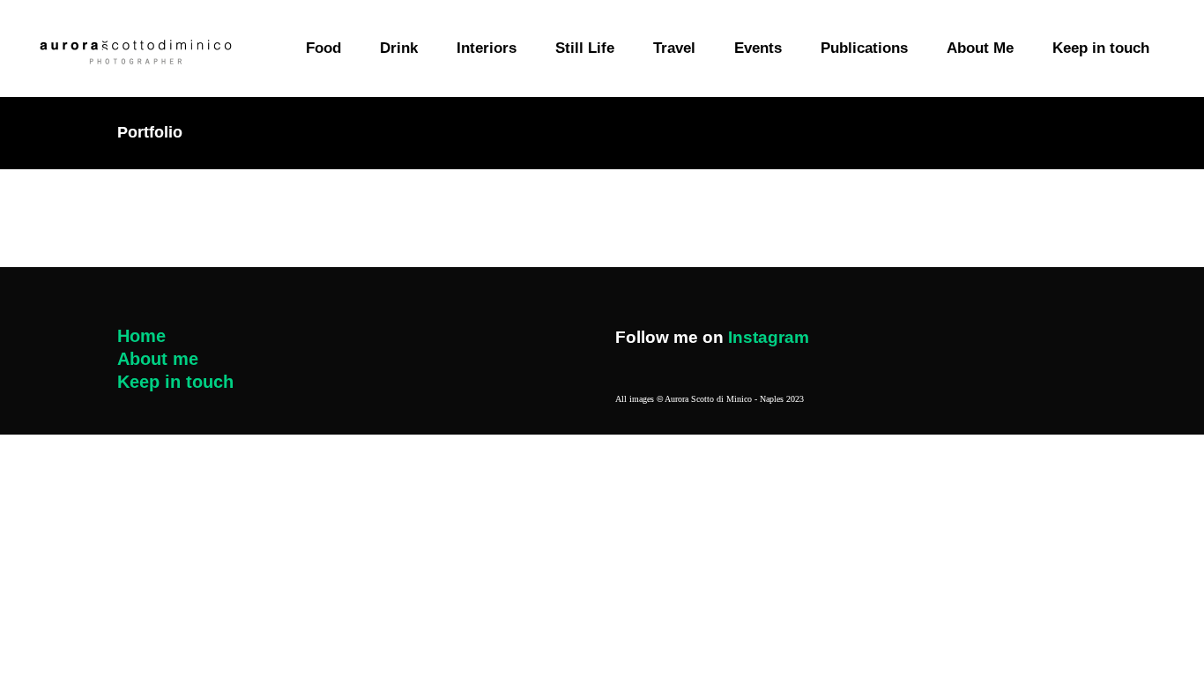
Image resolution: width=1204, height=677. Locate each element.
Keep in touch (175, 381)
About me (157, 358)
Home (141, 336)
